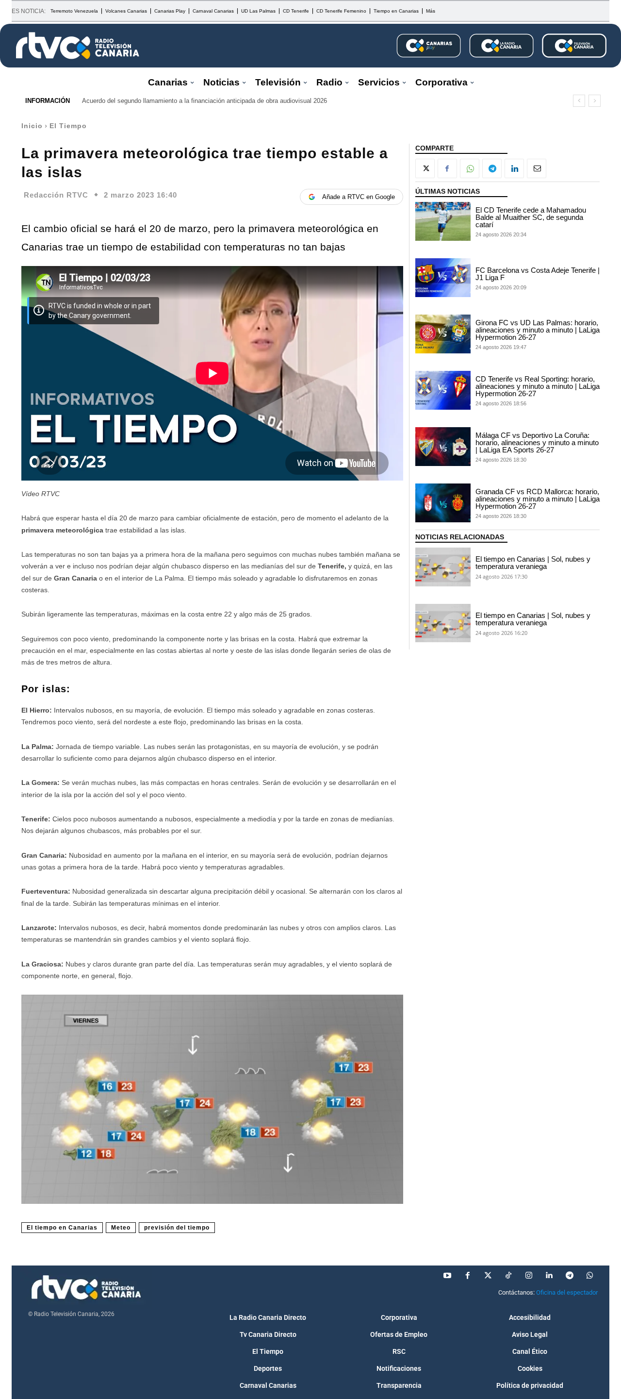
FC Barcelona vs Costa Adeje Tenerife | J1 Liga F (537, 274)
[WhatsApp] (469, 168)
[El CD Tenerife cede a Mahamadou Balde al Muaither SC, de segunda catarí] (443, 221)
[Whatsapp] (590, 1275)
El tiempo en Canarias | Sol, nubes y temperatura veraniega (532, 562)
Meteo (121, 1227)
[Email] (536, 168)
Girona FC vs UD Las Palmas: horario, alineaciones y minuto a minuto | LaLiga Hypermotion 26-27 (537, 329)
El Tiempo (68, 126)
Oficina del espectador (567, 1292)
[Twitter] (488, 1275)
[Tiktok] (508, 1275)
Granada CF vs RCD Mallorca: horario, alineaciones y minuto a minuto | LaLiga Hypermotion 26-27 (537, 498)
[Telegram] (492, 168)
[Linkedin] (514, 168)
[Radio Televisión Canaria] (78, 45)
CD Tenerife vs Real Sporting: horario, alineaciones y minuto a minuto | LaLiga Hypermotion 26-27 (537, 386)
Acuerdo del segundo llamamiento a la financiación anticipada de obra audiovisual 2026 (204, 100)
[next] (594, 101)
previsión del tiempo (177, 1227)
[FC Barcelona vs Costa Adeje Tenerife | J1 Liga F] (443, 277)
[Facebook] (447, 168)
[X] (425, 168)
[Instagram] (529, 1275)
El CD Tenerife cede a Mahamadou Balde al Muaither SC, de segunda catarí (530, 217)
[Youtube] (447, 1275)
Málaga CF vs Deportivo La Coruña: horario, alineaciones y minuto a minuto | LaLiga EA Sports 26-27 (537, 442)
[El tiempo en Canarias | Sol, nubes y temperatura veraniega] (443, 567)
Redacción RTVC (56, 195)
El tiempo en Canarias (62, 1227)
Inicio (32, 126)
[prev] (579, 101)
